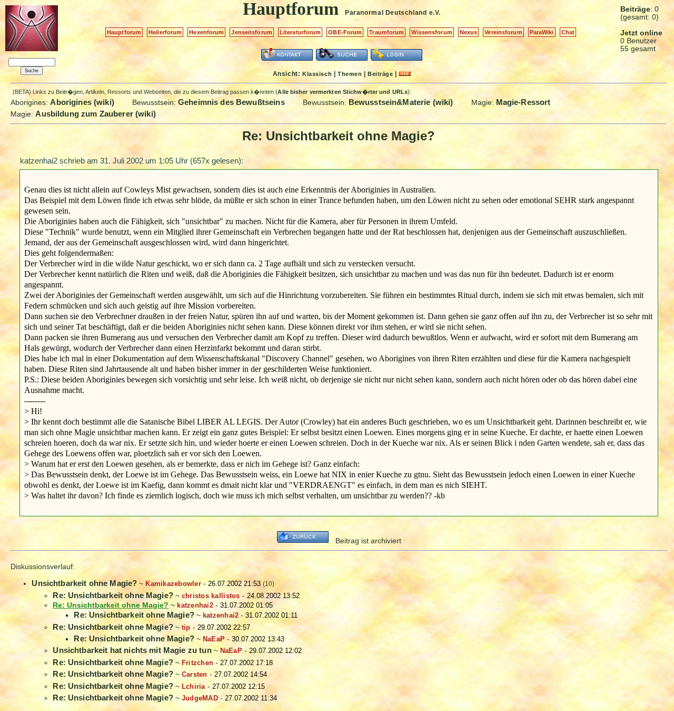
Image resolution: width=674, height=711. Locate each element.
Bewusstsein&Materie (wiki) (401, 102)
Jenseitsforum (251, 32)
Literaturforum (300, 32)
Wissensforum (431, 32)
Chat (567, 32)
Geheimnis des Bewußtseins (231, 102)
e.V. (435, 12)
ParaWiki (542, 32)
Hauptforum (124, 32)
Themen (350, 74)
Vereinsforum (503, 32)
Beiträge (380, 74)
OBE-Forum (345, 32)
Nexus (469, 32)
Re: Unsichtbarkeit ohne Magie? (113, 595)
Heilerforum (165, 32)
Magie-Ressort (523, 102)
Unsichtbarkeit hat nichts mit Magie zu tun (132, 650)
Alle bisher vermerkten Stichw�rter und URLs (342, 92)
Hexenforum (206, 32)
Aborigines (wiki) (82, 102)
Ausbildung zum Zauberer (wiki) (95, 113)
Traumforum (386, 32)
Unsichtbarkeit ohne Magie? (84, 583)
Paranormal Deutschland (386, 12)
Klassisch (317, 74)
